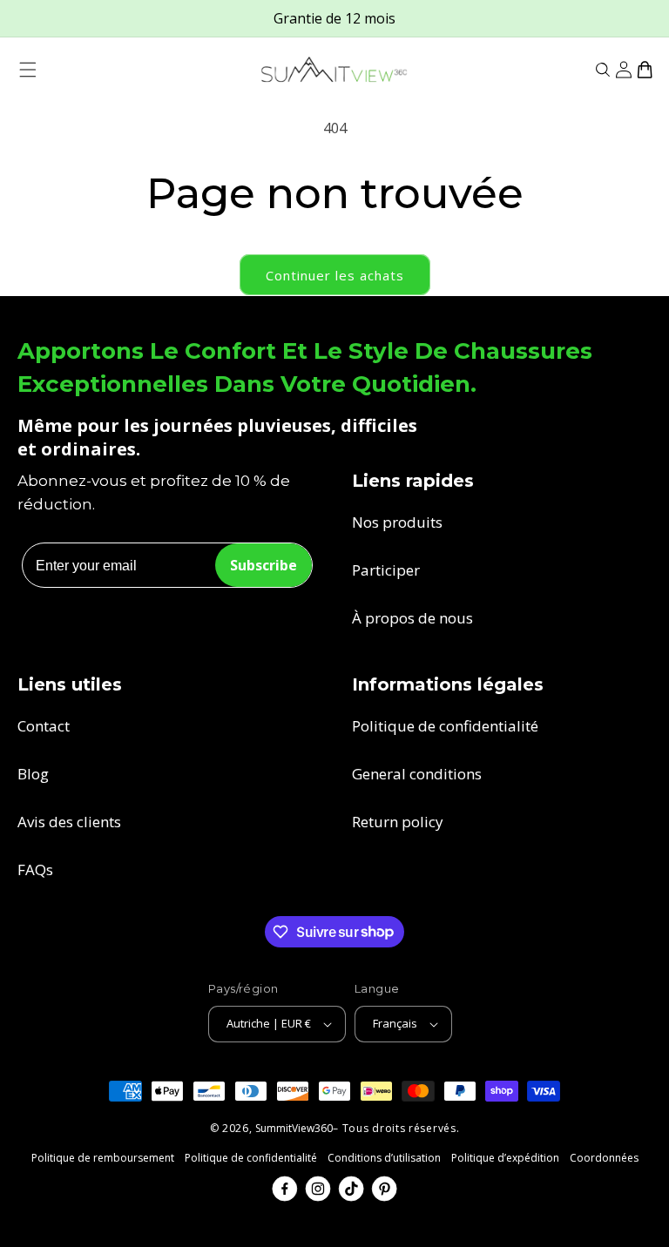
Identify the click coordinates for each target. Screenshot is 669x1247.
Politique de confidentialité (445, 726)
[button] (27, 69)
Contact (43, 726)
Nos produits (397, 522)
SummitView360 (294, 1128)
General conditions (417, 774)
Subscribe (263, 565)
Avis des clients (69, 822)
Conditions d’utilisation (384, 1157)
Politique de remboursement (102, 1157)
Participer (386, 570)
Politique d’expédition (505, 1157)
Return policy (397, 822)
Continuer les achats (335, 275)
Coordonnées (604, 1157)
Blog (33, 774)
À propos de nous (412, 618)
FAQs (35, 869)
